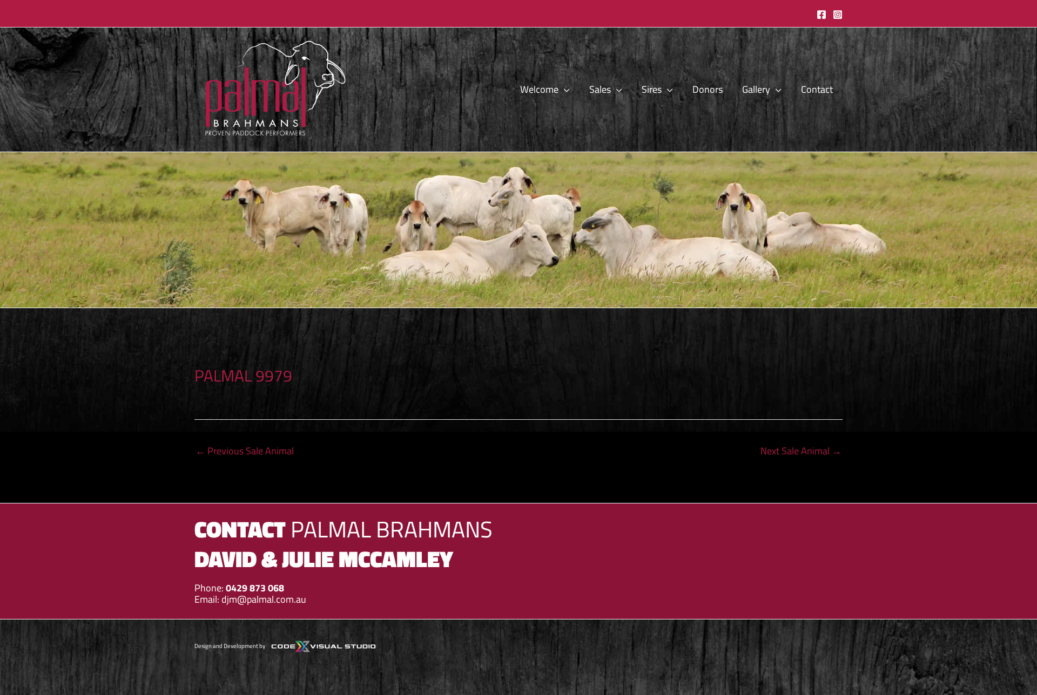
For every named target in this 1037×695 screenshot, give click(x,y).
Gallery (756, 89)
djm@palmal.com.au (263, 599)
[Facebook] (821, 14)
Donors (707, 89)
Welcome (539, 89)
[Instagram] (838, 14)
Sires (652, 89)
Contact (817, 89)
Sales (600, 89)
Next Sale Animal (800, 451)
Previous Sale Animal (245, 451)
